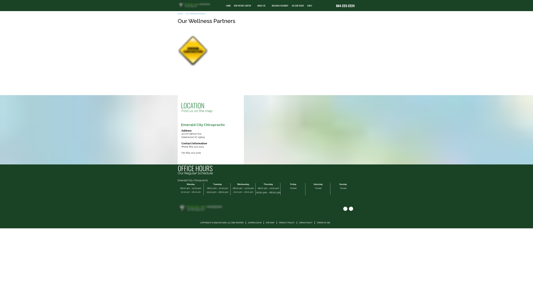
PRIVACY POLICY (287, 223)
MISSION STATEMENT (280, 5)
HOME (228, 5)
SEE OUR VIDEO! (298, 5)
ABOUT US (261, 5)
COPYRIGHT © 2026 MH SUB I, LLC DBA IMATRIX (222, 223)
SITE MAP (270, 223)
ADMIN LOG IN (255, 223)
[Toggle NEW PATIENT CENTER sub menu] (253, 5)
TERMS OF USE (323, 223)
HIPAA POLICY (305, 223)
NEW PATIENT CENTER (242, 5)
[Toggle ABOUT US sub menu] (267, 5)
